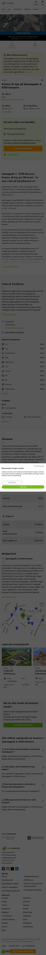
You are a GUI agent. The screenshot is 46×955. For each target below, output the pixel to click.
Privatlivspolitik (39, 466)
